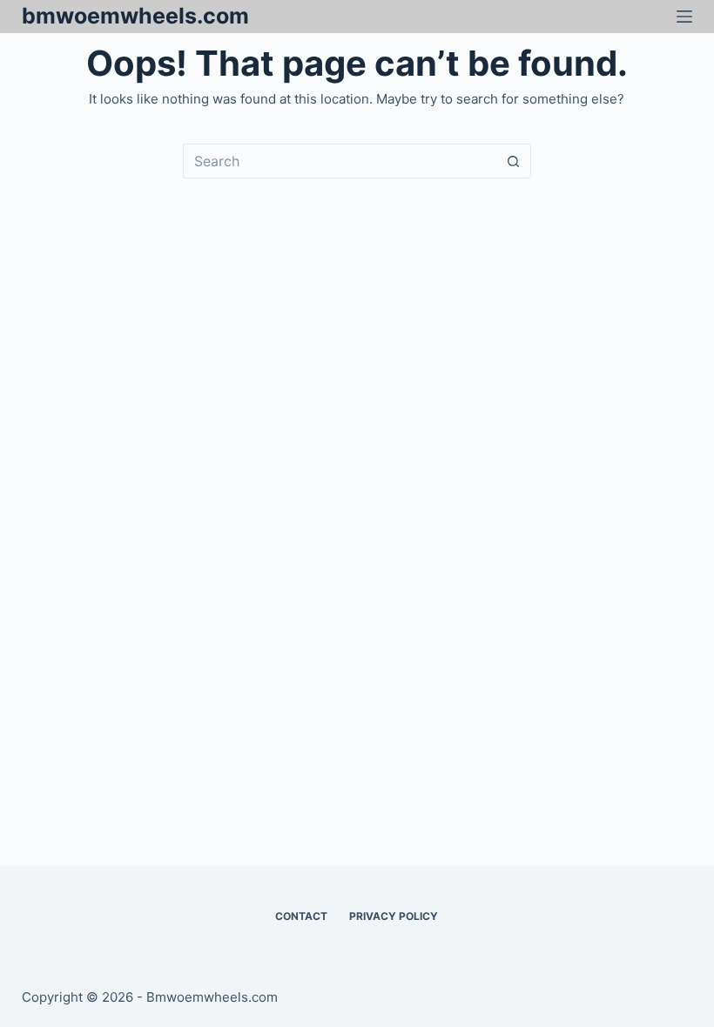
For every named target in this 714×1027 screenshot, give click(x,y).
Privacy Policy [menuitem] (393, 916)
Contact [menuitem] (301, 916)
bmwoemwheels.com (135, 16)
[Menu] (684, 16)
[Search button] (513, 161)
